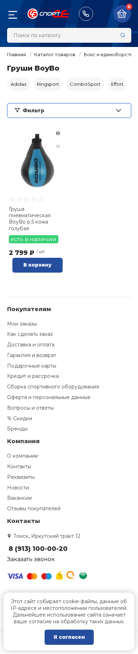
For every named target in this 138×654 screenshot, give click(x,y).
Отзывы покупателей (34, 508)
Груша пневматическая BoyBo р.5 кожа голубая (30, 219)
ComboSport (85, 84)
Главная (16, 54)
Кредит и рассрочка (33, 376)
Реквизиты (21, 477)
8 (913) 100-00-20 (86, 14)
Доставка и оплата (30, 344)
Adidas (18, 84)
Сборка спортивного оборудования (53, 387)
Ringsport (48, 84)
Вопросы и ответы (30, 408)
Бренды (17, 429)
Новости (18, 487)
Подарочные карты (31, 366)
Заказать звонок (31, 559)
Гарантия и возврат (31, 355)
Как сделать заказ (30, 334)
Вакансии (19, 498)
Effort (117, 84)
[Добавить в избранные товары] (58, 146)
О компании (22, 456)
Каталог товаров (54, 54)
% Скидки (19, 418)
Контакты (19, 466)
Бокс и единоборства (110, 54)
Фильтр (33, 110)
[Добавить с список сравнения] (58, 133)
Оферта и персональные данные (49, 397)
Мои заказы (22, 324)
